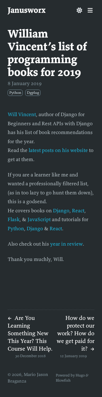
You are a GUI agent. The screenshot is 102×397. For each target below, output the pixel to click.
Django (61, 210)
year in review (66, 243)
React (78, 210)
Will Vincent (22, 114)
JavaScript (39, 219)
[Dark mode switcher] (79, 10)
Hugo (80, 375)
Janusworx (27, 10)
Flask (14, 219)
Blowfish (63, 380)
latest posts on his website (58, 150)
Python (16, 228)
